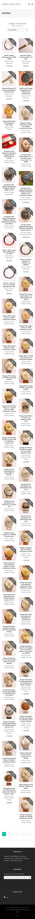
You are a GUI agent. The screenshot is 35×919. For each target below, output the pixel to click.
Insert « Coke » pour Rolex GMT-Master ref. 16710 (9, 251)
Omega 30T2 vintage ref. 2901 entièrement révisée (26, 387)
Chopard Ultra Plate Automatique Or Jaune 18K (9, 123)
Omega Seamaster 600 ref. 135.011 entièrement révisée (25, 549)
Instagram (8, 896)
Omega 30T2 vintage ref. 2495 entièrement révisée (9, 377)
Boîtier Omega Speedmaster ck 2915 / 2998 (9, 57)
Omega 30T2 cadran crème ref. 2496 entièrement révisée (25, 327)
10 (4, 838)
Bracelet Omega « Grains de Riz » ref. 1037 (26, 57)
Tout (21, 26)
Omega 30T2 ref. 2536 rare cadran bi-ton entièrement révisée (26, 357)
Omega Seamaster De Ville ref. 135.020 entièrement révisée (9, 760)
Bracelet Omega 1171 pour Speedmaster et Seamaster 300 (9, 90)
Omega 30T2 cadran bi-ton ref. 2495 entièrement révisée (9, 317)
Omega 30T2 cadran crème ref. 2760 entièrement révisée (9, 347)
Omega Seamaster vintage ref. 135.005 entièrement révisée (25, 816)
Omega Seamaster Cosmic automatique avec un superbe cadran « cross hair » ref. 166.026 (26, 649)
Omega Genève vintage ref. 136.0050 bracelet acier (9, 534)
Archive (6, 61)
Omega (28, 197)
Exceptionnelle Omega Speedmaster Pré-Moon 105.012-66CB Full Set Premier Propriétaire (9, 220)
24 (16, 26)
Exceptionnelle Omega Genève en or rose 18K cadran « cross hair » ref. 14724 (26, 158)
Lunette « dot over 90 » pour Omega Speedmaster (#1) (9, 284)
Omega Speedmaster (25, 199)
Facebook (5, 896)
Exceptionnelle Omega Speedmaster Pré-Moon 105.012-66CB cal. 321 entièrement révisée (26, 191)
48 (18, 26)
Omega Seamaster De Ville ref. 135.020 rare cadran (26, 786)
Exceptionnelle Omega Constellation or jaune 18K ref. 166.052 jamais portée (9, 154)
